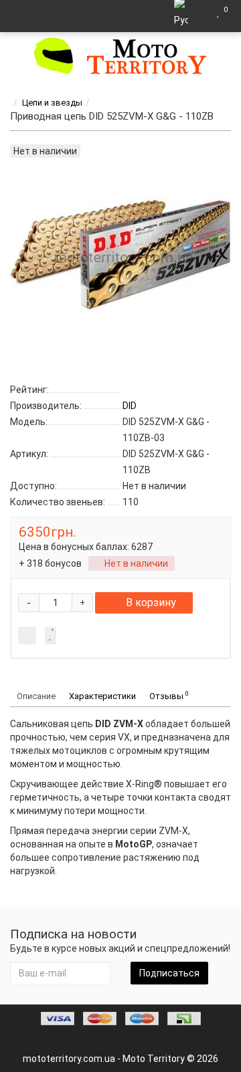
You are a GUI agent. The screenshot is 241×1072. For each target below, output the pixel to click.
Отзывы (169, 695)
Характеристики (102, 696)
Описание (36, 696)
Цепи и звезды (52, 103)
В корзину (151, 602)
